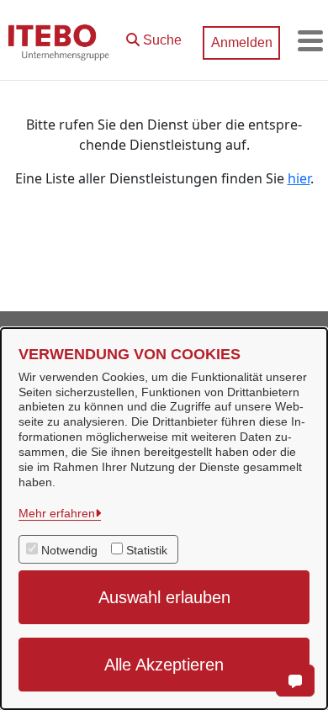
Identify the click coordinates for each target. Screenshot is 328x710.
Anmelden (241, 42)
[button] (154, 36)
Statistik (146, 550)
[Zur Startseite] (59, 40)
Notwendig (69, 550)
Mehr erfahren (57, 513)
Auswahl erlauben (164, 597)
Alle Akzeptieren (164, 664)
